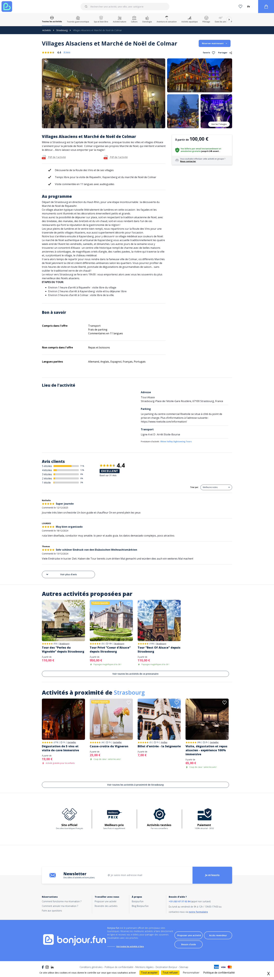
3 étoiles (47, 474)
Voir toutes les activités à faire (130, 946)
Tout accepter (149, 972)
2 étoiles (47, 478)
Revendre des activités (106, 905)
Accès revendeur (218, 935)
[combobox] (125, 6)
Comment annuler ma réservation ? (60, 905)
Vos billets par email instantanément (200, 148)
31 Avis (66, 52)
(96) (199, 742)
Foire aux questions (52, 910)
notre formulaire (198, 911)
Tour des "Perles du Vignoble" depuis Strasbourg (63, 649)
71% (82, 466)
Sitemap (183, 967)
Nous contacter (188, 161)
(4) (102, 742)
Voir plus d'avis (68, 574)
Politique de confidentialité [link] (219, 972)
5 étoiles (47, 466)
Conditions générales (91, 967)
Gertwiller (71, 742)
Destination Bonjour (166, 967)
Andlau (164, 742)
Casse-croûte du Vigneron (109, 746)
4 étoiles (47, 470)
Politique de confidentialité (119, 967)
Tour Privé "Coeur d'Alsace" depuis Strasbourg (110, 649)
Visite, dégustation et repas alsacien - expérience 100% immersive (206, 750)
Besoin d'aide (188, 944)
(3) (102, 643)
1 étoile (46, 482)
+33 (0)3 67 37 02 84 (179, 901)
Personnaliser (191, 972)
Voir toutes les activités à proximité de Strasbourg (135, 784)
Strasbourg (62, 30)
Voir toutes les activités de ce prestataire (135, 673)
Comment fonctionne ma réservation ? (61, 901)
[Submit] (86, 6)
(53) (55, 643)
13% (82, 470)
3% (81, 482)
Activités (46, 30)
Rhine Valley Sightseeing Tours (176, 441)
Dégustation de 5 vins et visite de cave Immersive (60, 748)
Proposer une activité (105, 901)
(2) (150, 742)
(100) (151, 643)
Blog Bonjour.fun (140, 905)
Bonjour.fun (138, 901)
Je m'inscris (212, 875)
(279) (56, 742)
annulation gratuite (191, 151)
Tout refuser (170, 972)
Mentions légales (144, 967)
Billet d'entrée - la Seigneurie (159, 746)
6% (81, 474)
